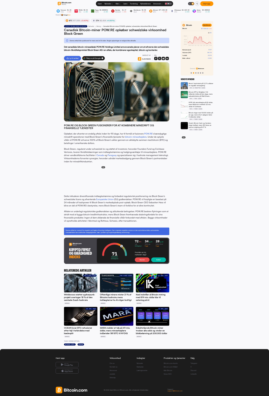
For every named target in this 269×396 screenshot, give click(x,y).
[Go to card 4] (198, 73)
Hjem (100, 4)
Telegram (194, 363)
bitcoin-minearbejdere (135, 136)
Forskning (134, 4)
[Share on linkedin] (167, 58)
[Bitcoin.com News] (64, 4)
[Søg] (197, 3)
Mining (98, 26)
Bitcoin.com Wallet (171, 367)
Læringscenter (142, 370)
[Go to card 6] (202, 73)
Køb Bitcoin (206, 25)
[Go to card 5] (200, 73)
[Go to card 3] (195, 73)
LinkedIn (194, 374)
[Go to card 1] (191, 73)
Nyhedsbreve (145, 4)
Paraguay (112, 155)
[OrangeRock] (65, 15)
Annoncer (113, 370)
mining (81, 344)
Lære (125, 4)
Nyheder (108, 4)
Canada (100, 155)
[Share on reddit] (163, 58)
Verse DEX (167, 374)
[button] (102, 58)
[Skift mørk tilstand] (191, 3)
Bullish (158, 260)
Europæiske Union (105, 199)
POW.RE (148, 133)
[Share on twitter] (159, 58)
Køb (117, 4)
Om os (112, 363)
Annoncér (157, 4)
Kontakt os (113, 367)
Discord (193, 370)
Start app (206, 4)
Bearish (142, 260)
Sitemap (113, 377)
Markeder (140, 367)
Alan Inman (146, 59)
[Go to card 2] (193, 73)
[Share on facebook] (156, 58)
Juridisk (112, 374)
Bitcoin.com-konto (171, 363)
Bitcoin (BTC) (70, 344)
